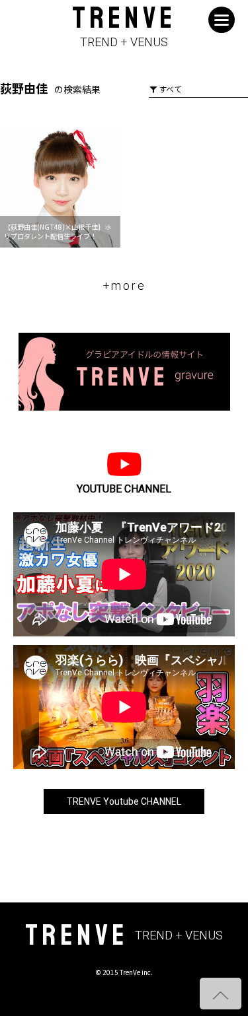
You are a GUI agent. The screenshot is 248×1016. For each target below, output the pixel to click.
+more (124, 285)
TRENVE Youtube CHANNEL (124, 801)
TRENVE (124, 27)
